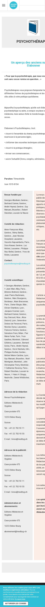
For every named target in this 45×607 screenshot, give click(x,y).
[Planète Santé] (13, 5)
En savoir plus (20, 599)
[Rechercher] (42, 8)
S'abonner (33, 65)
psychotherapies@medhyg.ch (17, 263)
